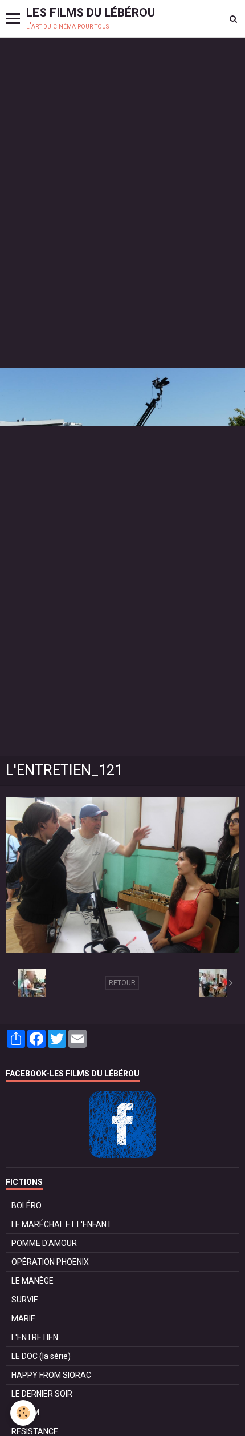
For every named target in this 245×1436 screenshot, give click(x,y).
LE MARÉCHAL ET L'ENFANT (61, 1224)
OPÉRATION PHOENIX (50, 1261)
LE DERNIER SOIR (41, 1393)
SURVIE (24, 1299)
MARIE (23, 1318)
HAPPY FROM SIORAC (51, 1374)
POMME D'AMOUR (44, 1243)
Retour (122, 983)
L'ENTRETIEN (34, 1337)
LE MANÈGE (32, 1280)
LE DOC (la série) (41, 1356)
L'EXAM (25, 1412)
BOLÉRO (26, 1205)
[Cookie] (23, 1413)
